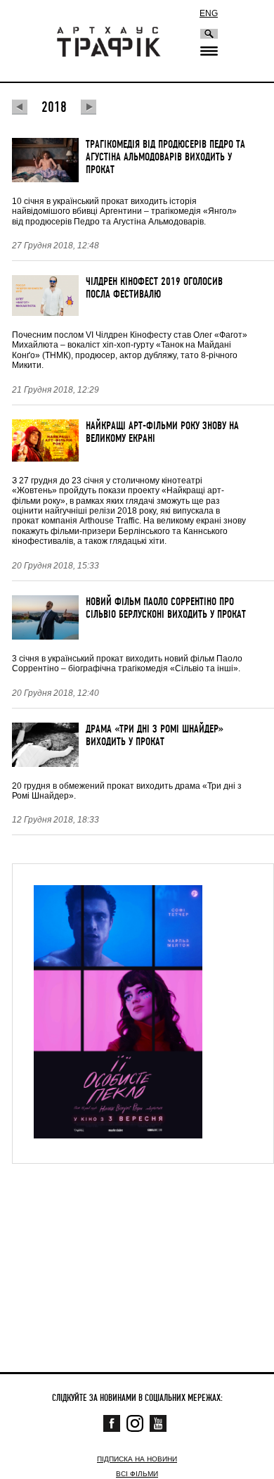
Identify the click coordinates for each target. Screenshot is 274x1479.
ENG (209, 13)
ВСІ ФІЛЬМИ (137, 1474)
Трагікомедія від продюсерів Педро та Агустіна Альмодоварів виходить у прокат (165, 157)
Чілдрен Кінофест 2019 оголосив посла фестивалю (154, 287)
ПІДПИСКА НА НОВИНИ (137, 1459)
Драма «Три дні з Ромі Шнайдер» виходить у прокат (154, 735)
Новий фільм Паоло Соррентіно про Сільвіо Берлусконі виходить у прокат (166, 608)
